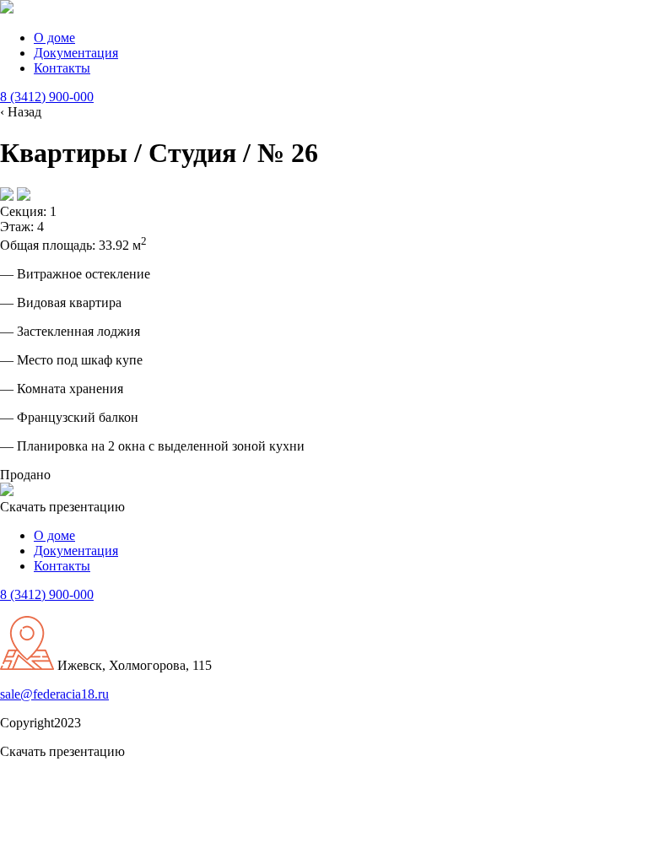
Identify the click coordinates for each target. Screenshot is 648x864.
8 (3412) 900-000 (47, 96)
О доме (54, 37)
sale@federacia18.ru (54, 694)
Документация (76, 53)
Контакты (62, 68)
